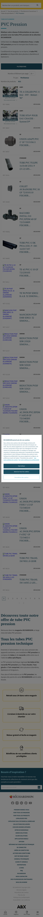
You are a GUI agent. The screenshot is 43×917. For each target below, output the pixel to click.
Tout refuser (21, 466)
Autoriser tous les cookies (21, 471)
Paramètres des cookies (22, 477)
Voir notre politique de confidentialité (28, 460)
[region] (21, 459)
